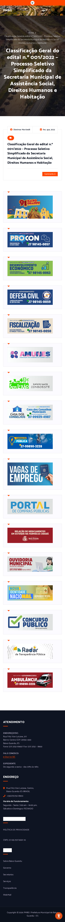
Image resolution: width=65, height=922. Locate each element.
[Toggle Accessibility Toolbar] (59, 916)
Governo (7, 868)
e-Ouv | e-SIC (9, 757)
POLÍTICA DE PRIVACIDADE (16, 830)
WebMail (7, 895)
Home (31, 33)
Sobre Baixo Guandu (12, 861)
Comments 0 (49, 174)
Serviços (7, 881)
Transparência (9, 888)
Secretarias (8, 874)
